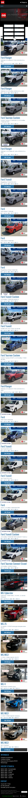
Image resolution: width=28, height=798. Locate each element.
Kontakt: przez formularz (8, 787)
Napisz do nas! (10, 796)
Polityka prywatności (7, 757)
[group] (14, 15)
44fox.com (24, 796)
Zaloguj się (24, 2)
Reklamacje (4, 763)
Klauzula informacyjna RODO (9, 761)
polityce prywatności (9, 793)
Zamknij (24, 791)
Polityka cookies (5, 759)
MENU (2, 6)
